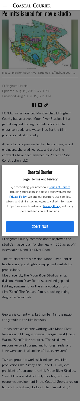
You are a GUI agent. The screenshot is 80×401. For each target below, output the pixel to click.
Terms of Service (59, 187)
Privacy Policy (17, 196)
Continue (40, 226)
